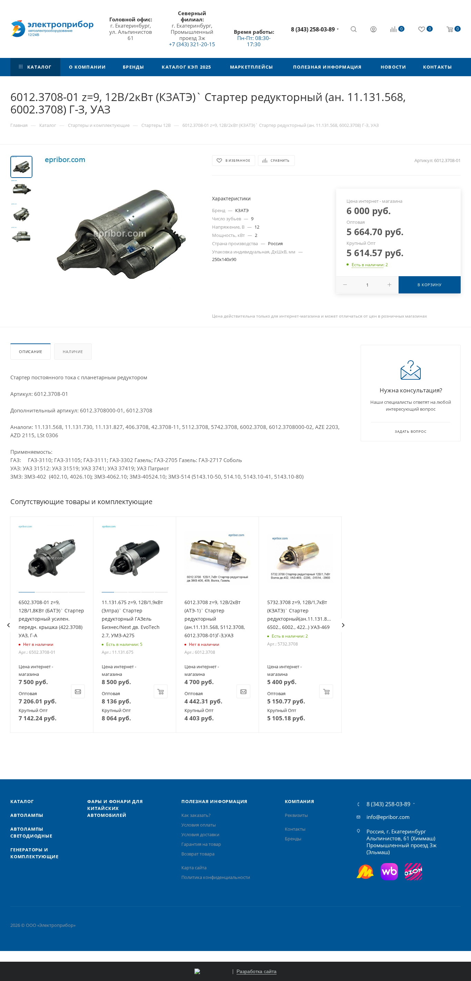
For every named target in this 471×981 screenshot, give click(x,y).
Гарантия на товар (201, 844)
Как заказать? (196, 815)
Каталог (22, 801)
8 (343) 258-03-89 (313, 29)
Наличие (73, 351)
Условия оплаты (198, 825)
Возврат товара (197, 854)
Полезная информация (214, 801)
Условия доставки (200, 834)
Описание (30, 351)
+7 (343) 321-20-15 (192, 44)
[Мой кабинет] (373, 30)
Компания (299, 801)
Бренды (293, 838)
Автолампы (26, 815)
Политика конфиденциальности (215, 877)
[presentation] (8, 625)
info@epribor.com (388, 816)
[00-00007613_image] (120, 233)
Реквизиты (296, 815)
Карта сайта (194, 867)
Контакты (295, 829)
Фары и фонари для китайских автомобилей (115, 808)
